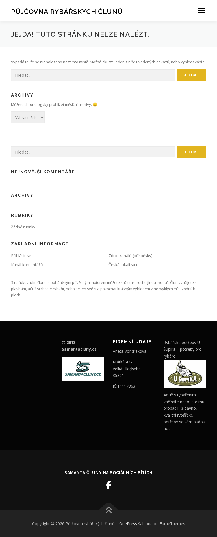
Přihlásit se (21, 255)
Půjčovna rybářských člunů (67, 11)
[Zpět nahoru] (109, 511)
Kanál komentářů (27, 264)
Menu (201, 10)
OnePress (128, 523)
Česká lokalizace (123, 264)
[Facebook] (108, 485)
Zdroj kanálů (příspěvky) (130, 255)
